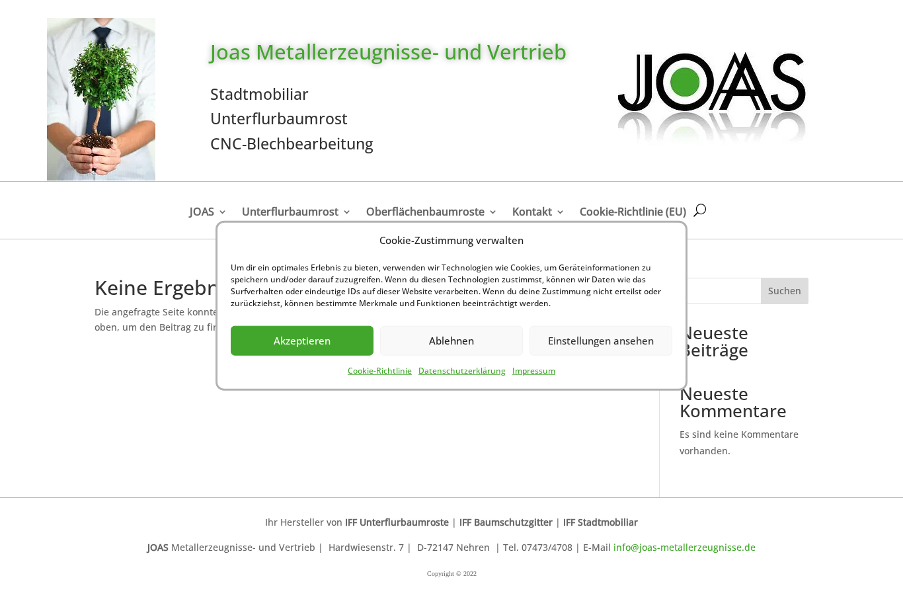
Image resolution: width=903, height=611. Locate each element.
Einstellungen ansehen (601, 340)
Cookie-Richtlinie (380, 370)
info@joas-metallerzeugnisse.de (684, 547)
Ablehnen (451, 340)
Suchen (784, 290)
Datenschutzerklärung (462, 370)
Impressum (533, 370)
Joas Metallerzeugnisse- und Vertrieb (388, 51)
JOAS (202, 211)
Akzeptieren (302, 340)
